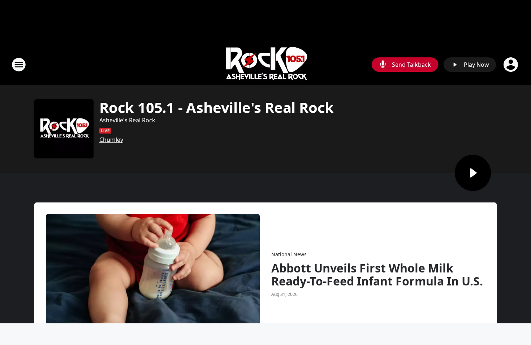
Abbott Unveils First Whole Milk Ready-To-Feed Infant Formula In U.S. (377, 275)
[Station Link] (265, 64)
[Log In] (511, 64)
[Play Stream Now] (473, 173)
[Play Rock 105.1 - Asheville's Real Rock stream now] (64, 129)
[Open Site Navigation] (19, 64)
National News (289, 254)
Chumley (111, 140)
